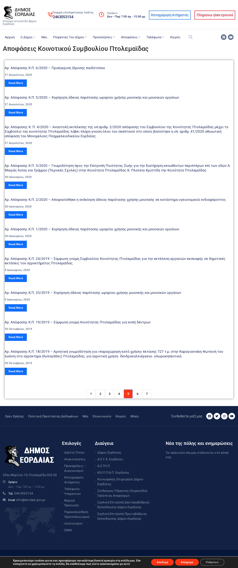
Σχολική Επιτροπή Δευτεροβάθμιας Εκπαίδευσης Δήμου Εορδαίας (123, 504)
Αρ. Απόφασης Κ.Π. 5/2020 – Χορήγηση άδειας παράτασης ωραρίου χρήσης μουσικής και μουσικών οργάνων (92, 97)
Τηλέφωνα (154, 37)
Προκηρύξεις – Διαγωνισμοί (75, 468)
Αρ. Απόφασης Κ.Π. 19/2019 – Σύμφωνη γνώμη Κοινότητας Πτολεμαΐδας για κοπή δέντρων (78, 322)
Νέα (44, 37)
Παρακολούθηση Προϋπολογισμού (75, 514)
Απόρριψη (187, 562)
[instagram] (224, 416)
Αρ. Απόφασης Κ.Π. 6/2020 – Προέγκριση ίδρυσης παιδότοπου (55, 68)
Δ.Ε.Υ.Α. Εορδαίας (110, 459)
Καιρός (175, 37)
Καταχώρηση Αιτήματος (73, 480)
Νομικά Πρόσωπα (71, 503)
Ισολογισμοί (73, 523)
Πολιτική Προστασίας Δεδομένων (53, 416)
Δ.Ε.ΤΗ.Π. (104, 466)
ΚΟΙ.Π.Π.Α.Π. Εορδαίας (113, 472)
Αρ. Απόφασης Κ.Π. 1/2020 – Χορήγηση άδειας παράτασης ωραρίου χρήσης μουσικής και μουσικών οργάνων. (92, 229)
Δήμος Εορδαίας (109, 452)
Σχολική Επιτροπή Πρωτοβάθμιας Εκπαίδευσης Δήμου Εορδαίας (122, 516)
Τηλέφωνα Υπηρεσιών (72, 491)
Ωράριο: (13, 482)
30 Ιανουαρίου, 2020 (18, 177)
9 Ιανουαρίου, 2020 (17, 270)
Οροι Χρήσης (14, 416)
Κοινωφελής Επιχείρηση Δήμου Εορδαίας (120, 481)
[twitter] (217, 416)
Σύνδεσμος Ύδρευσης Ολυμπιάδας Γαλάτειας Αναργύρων (122, 493)
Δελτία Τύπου (74, 452)
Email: (26, 500)
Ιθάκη (134, 416)
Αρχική (10, 37)
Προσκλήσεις (102, 37)
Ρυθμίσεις (212, 562)
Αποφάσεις (129, 37)
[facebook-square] (223, 37)
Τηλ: (20, 493)
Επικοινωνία (102, 416)
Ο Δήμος (26, 37)
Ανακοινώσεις (74, 459)
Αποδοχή (162, 562)
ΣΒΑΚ (68, 530)
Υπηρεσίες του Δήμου (68, 37)
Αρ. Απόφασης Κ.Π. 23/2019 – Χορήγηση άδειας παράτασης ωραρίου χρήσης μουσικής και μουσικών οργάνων (93, 293)
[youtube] (231, 37)
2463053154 (63, 17)
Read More (16, 83)
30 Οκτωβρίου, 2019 (18, 329)
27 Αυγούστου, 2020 (18, 75)
